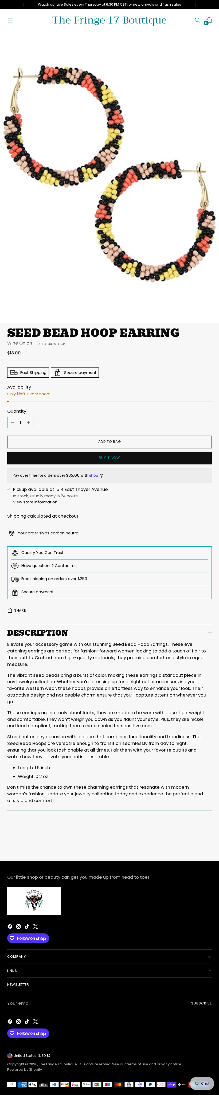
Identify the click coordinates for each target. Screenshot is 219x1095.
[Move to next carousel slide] (207, 842)
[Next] (195, 4)
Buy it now (109, 457)
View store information (35, 502)
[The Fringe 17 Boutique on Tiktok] (27, 927)
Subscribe (201, 1003)
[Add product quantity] (28, 422)
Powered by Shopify (24, 1069)
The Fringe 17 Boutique (58, 1064)
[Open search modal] (197, 20)
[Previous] (23, 4)
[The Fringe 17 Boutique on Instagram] (19, 927)
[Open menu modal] (10, 20)
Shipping (16, 516)
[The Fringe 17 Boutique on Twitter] (36, 927)
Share (20, 610)
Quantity (16, 411)
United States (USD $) (32, 1055)
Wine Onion (19, 343)
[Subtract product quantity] (12, 422)
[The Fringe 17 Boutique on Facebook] (10, 927)
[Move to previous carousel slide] (195, 842)
